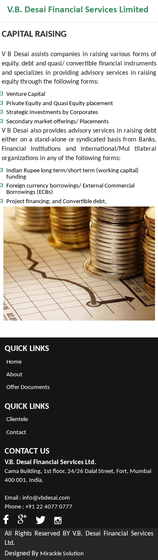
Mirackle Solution (62, 554)
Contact (16, 433)
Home (13, 362)
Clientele (17, 419)
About (14, 375)
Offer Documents (28, 387)
